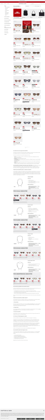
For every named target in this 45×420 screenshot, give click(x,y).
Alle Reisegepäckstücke (7, 27)
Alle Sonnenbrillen (7, 20)
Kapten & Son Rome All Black (33, 243)
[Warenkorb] (43, 4)
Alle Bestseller (6, 21)
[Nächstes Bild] (22, 25)
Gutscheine (6, 32)
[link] (17, 27)
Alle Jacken (6, 29)
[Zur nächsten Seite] (29, 147)
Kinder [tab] (8, 3)
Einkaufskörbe (7, 10)
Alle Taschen (6, 18)
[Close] (44, 2)
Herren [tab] (5, 3)
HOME (5, 34)
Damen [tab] (2, 3)
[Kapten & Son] (22, 3)
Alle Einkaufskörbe (7, 23)
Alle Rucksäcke (6, 16)
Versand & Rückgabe (22, 0)
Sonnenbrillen (7, 12)
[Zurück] (13, 19)
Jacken (6, 11)
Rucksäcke (6, 8)
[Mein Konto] (41, 4)
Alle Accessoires (7, 25)
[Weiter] (40, 19)
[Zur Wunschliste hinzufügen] (21, 21)
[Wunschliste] (42, 4)
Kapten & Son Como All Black (33, 215)
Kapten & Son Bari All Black (33, 186)
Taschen (6, 9)
